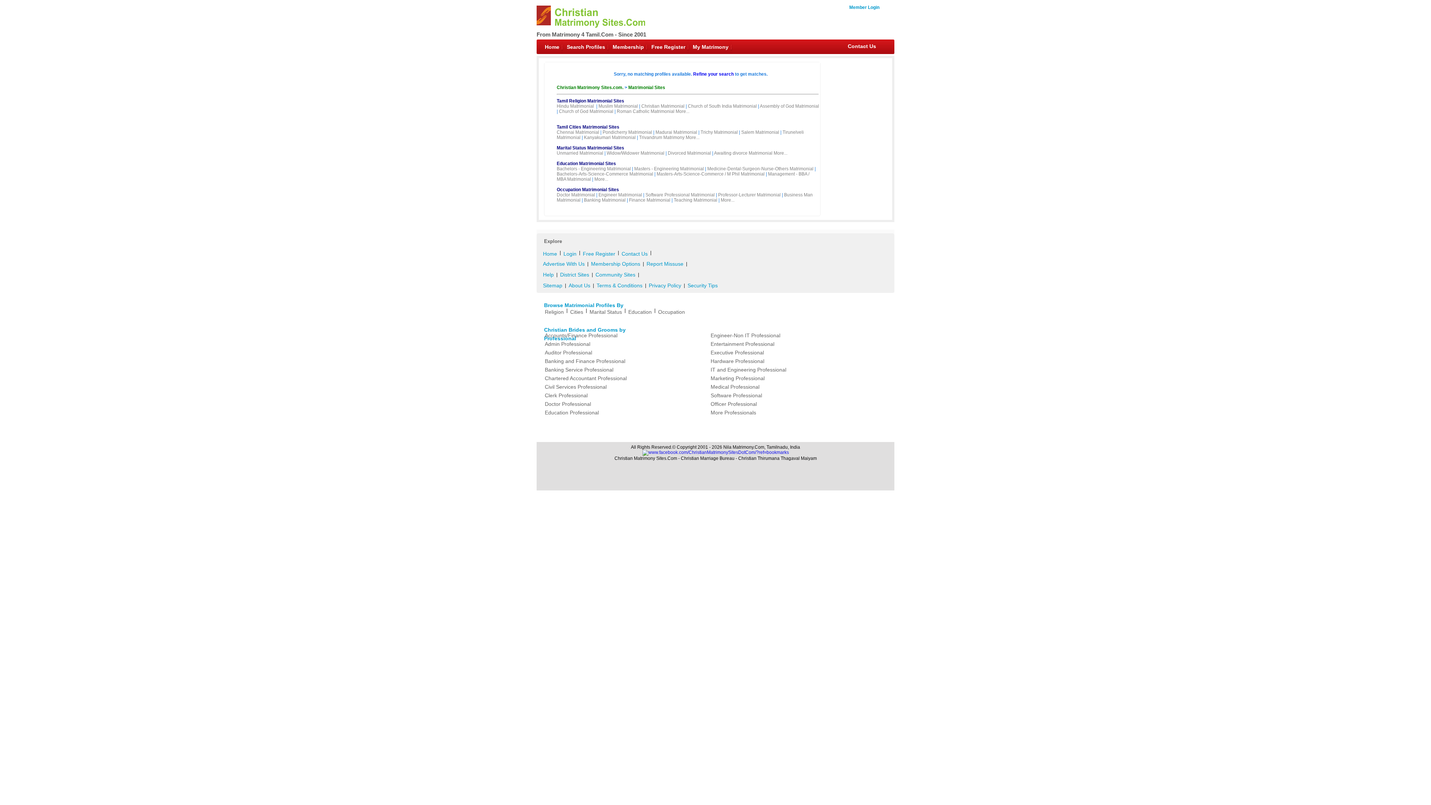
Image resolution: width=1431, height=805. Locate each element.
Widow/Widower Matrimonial (635, 153)
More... (682, 111)
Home (552, 47)
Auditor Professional (568, 353)
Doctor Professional (568, 404)
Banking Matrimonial (605, 200)
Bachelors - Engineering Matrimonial (594, 168)
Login (569, 254)
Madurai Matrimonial (676, 132)
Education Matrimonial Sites (586, 163)
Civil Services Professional (576, 387)
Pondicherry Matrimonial (627, 132)
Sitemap (552, 285)
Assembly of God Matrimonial (789, 106)
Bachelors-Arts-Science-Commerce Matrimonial (605, 174)
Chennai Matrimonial (578, 132)
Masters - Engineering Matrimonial (669, 168)
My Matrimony (711, 47)
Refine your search (713, 74)
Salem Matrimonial (760, 132)
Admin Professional (567, 344)
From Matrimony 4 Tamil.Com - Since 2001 (591, 34)
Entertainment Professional (742, 344)
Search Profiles (586, 47)
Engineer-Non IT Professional (745, 335)
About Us (579, 285)
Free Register (668, 47)
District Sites (574, 275)
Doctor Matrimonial (576, 195)
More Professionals (733, 413)
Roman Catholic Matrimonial (646, 111)
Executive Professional (737, 353)
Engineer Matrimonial (620, 195)
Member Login (864, 7)
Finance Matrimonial (649, 200)
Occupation (671, 312)
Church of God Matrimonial (586, 111)
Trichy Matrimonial (719, 132)
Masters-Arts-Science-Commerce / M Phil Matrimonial (711, 174)
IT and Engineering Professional (748, 370)
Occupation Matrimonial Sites (588, 189)
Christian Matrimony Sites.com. (591, 87)
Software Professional (736, 395)
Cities (576, 312)
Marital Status (606, 312)
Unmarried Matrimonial (580, 153)
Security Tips (703, 285)
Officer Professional (734, 404)
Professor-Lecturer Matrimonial (749, 195)
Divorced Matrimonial (689, 153)
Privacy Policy (665, 285)
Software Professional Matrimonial (680, 195)
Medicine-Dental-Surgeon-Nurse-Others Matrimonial (760, 168)
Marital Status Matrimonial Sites (590, 148)
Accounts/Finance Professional (581, 335)
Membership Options (615, 264)
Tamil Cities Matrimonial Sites (588, 127)
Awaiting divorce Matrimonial (743, 153)
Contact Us (862, 46)
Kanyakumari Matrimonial (610, 137)
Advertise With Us (564, 264)
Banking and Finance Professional (585, 361)
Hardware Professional (737, 361)
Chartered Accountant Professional (586, 378)
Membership (628, 47)
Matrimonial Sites (646, 87)
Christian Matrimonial (663, 106)
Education (640, 312)
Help (548, 275)
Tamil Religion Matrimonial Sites (590, 101)
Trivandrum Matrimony (662, 137)
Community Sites (615, 275)
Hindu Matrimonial (575, 106)
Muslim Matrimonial (618, 106)
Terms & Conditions (619, 285)
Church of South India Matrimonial (722, 106)
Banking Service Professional (579, 370)
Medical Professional (735, 387)
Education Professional (572, 413)
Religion (554, 312)
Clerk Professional (566, 395)
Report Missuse (665, 264)
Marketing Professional (738, 378)
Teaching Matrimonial (695, 200)
